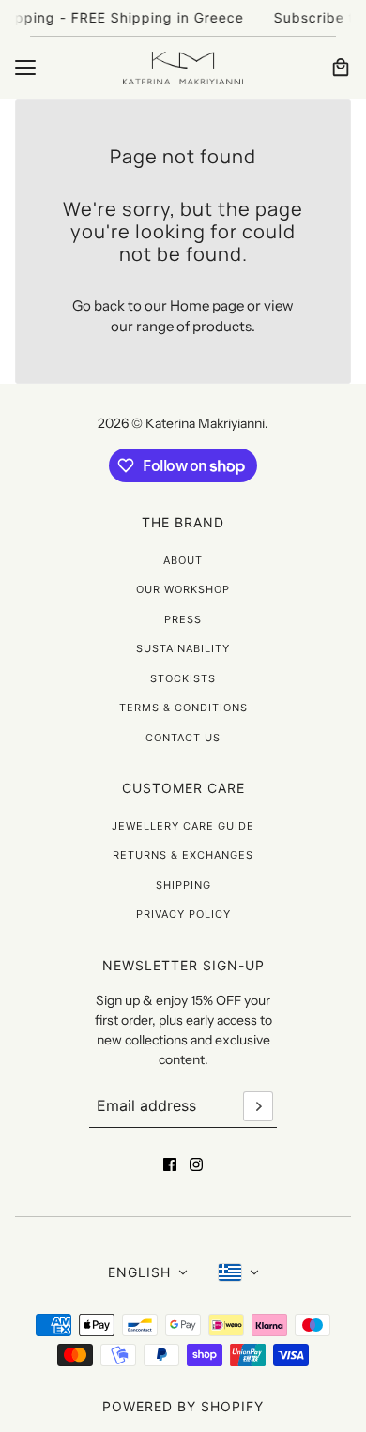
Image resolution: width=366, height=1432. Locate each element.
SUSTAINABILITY (183, 648)
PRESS (183, 619)
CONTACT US (183, 737)
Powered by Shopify (183, 1406)
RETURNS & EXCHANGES (183, 854)
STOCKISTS (183, 678)
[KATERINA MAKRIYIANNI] (183, 68)
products (222, 326)
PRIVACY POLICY (183, 914)
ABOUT (183, 560)
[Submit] (258, 1106)
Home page (207, 305)
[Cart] (340, 67)
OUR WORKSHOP (183, 589)
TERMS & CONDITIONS (183, 707)
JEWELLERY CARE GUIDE (183, 825)
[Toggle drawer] (25, 67)
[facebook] (170, 1164)
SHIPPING (183, 884)
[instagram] (196, 1164)
